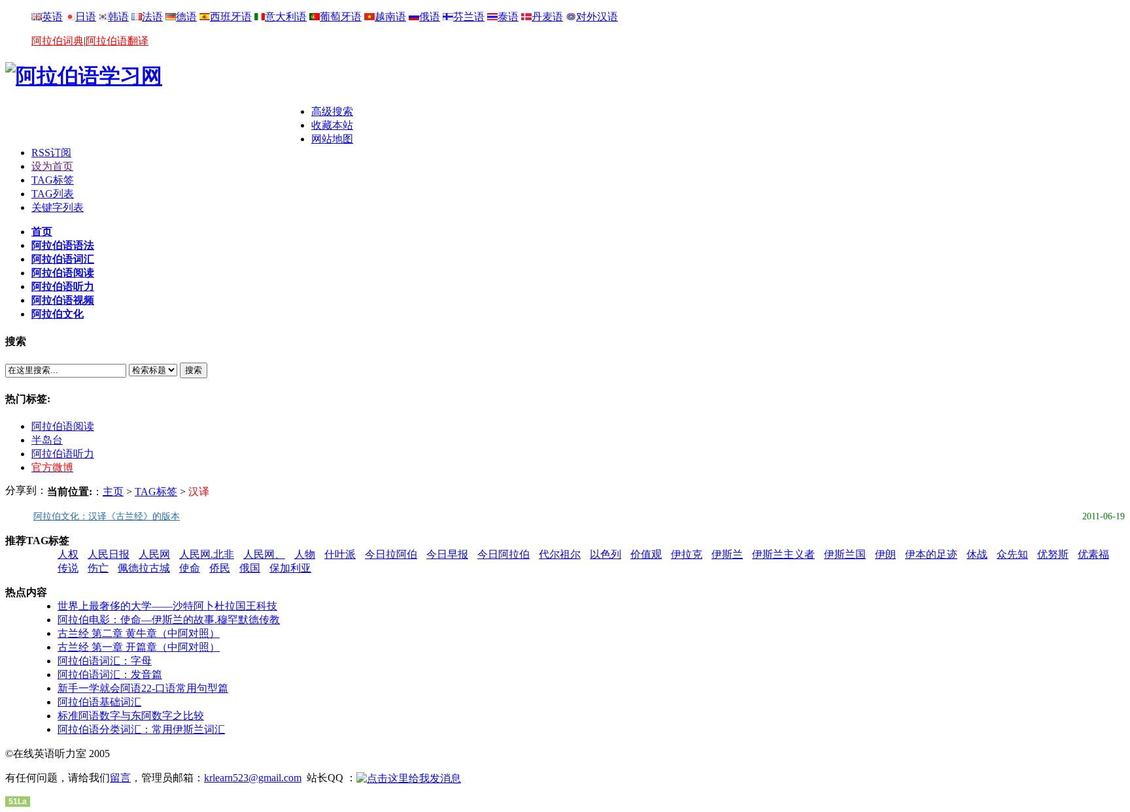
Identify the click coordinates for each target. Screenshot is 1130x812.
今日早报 (447, 554)
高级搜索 (332, 111)
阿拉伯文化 (57, 313)
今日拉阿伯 (391, 554)
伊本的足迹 (931, 554)
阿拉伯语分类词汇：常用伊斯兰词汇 (141, 729)
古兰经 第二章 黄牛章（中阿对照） (139, 633)
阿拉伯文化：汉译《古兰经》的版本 (106, 516)
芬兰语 (469, 16)
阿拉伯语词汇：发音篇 (110, 674)
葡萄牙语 (341, 16)
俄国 (249, 568)
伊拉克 (686, 554)
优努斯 (1053, 554)
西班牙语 (231, 16)
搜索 (193, 370)
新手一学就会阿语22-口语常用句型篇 (143, 688)
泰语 (508, 16)
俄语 (429, 16)
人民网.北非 (206, 554)
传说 (68, 568)
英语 (52, 16)
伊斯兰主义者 (783, 554)
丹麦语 (547, 16)
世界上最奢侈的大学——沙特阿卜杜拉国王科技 (167, 605)
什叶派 (340, 554)
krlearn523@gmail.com (252, 777)
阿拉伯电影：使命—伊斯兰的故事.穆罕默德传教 (169, 619)
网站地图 (332, 138)
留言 (120, 777)
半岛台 (47, 440)
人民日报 (108, 554)
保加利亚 (290, 568)
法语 (152, 16)
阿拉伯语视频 (62, 300)
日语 (85, 16)
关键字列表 (57, 207)
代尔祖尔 (560, 554)
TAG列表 (52, 193)
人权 (68, 554)
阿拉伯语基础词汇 (99, 701)
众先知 (1012, 554)
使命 (189, 568)
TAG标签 (52, 180)
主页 (113, 491)
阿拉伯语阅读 (62, 272)
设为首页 (52, 166)
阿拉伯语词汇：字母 (105, 660)
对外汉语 (597, 16)
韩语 (118, 16)
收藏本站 (332, 125)
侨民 (219, 568)
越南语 (390, 16)
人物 (304, 554)
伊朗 (885, 554)
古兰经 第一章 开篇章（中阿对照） (139, 647)
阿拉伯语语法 (62, 245)
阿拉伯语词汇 (62, 259)
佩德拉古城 (144, 568)
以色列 (605, 554)
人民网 (154, 554)
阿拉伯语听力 (62, 286)
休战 (977, 554)
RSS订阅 (51, 152)
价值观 (646, 554)
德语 (186, 16)
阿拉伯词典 (57, 40)
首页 (41, 231)
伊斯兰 (727, 554)
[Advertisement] (158, 124)
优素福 (1093, 554)
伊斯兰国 (845, 554)
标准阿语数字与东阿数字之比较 (131, 715)
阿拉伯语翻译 (117, 40)
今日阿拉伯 (503, 554)
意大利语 (286, 16)
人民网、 (264, 554)
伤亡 (98, 568)
